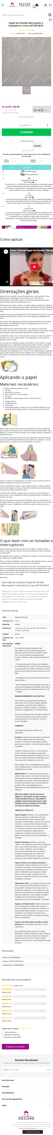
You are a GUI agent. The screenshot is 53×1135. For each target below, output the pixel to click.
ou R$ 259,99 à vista (11, 113)
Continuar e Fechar (33, 1132)
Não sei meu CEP (28, 150)
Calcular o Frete (22, 141)
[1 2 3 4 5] (25, 1028)
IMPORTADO (38, 33)
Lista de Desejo (50, 20)
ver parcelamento (26, 116)
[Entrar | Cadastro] (45, 5)
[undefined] (26, 61)
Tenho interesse (10, 1032)
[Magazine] (26, 1116)
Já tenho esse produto (12, 1037)
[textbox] (26, 15)
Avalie (32, 30)
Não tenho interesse (12, 1035)
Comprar (26, 132)
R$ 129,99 (13, 107)
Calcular (26, 167)
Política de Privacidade (27, 1128)
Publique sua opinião (15, 1046)
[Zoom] (27, 90)
